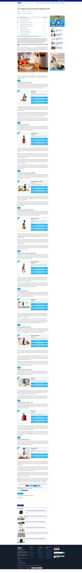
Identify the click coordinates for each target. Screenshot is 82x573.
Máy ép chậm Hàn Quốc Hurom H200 (25, 19)
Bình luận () (24, 13)
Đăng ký (63, 0)
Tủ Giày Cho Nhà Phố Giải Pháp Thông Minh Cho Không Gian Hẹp (59, 35)
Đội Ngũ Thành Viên (32, 552)
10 (18, 34)
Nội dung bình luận (20, 497)
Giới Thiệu (31, 548)
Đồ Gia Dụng (21, 5)
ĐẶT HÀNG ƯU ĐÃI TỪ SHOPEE (39, 102)
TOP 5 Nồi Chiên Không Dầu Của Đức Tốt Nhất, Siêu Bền (35, 538)
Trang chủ (18, 5)
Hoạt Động (31, 555)
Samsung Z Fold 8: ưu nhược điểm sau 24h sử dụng (59, 31)
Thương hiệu (40, 553)
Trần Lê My (23, 11)
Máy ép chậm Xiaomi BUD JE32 (24, 34)
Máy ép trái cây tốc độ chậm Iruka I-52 (25, 31)
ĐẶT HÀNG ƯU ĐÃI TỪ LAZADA (39, 141)
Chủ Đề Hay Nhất (40, 552)
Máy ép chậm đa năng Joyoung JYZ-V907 (26, 24)
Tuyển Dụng (31, 556)
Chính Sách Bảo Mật (49, 552)
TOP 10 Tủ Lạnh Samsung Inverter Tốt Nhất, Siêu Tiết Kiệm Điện (36, 532)
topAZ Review (19, 3)
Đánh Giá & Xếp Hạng (49, 549)
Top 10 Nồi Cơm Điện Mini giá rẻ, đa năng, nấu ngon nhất (35, 527)
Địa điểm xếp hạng (40, 556)
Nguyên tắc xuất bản (41, 557)
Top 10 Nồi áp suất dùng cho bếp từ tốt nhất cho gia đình (35, 521)
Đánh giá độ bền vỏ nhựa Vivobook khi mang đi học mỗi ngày (59, 39)
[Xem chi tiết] (40, 36)
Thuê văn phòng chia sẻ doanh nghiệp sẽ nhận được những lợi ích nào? (59, 48)
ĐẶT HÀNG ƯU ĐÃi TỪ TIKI (39, 97)
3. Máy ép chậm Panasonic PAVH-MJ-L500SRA (26, 22)
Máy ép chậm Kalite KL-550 (24, 27)
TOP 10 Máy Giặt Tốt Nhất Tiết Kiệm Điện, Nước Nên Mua (35, 510)
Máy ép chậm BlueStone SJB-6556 (25, 29)
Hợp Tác (31, 551)
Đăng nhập (59, 0)
